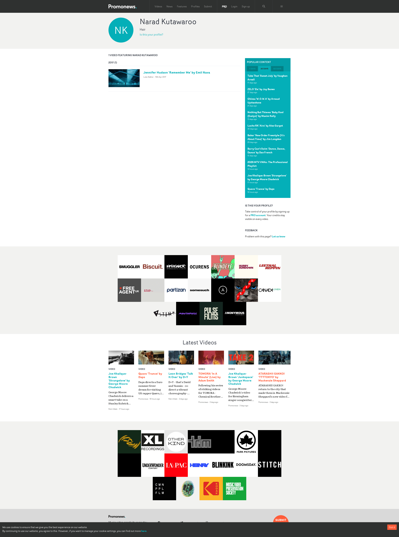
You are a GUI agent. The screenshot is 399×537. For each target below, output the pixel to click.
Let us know (278, 236)
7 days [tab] (252, 68)
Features (182, 6)
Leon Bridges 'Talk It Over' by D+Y (180, 375)
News (169, 6)
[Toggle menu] (282, 6)
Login (234, 6)
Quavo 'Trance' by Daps (261, 189)
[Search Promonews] (264, 6)
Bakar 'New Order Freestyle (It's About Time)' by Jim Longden (266, 137)
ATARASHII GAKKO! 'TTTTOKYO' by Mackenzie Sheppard (272, 377)
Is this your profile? (151, 34)
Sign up (246, 6)
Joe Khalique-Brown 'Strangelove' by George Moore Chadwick (267, 177)
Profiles (195, 6)
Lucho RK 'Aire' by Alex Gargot (265, 125)
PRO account (258, 215)
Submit (208, 6)
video (111, 369)
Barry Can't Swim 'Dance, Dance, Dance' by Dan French (266, 150)
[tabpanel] (268, 134)
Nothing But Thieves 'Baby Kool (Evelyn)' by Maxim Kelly (266, 114)
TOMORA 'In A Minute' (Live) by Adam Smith (209, 377)
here (144, 531)
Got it (392, 527)
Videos (158, 6)
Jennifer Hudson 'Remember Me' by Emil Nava (176, 72)
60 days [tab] (277, 68)
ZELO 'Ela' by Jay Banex (261, 89)
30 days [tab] (264, 68)
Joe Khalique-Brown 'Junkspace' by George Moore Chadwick (240, 379)
